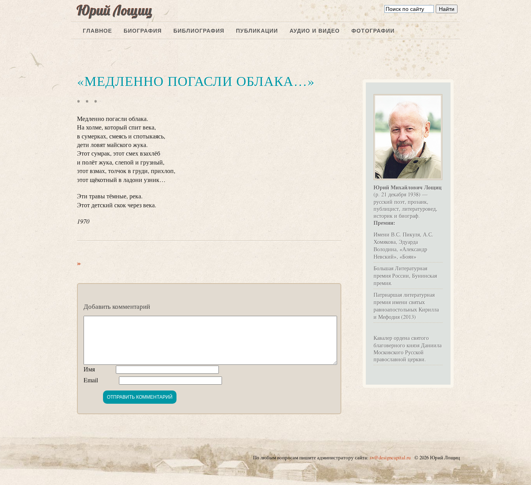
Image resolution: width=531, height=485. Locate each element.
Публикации (257, 31)
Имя (89, 369)
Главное (97, 31)
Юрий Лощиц (115, 10)
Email (91, 380)
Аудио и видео (315, 31)
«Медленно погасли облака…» (196, 81)
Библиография (198, 31)
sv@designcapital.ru (390, 457)
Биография (143, 31)
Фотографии (373, 31)
